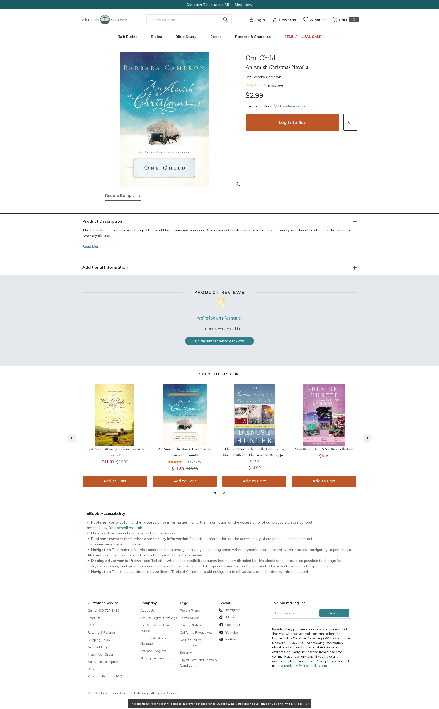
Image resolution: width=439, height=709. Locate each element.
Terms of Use (190, 618)
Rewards (94, 669)
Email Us (94, 618)
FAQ (91, 625)
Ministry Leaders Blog (156, 658)
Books (216, 36)
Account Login (98, 647)
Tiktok (230, 617)
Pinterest (232, 639)
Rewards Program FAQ (105, 676)
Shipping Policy (99, 640)
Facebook (232, 625)
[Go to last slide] (71, 438)
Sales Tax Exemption (103, 662)
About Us (147, 610)
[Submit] (225, 19)
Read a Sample (120, 195)
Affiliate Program (153, 651)
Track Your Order (100, 654)
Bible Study (186, 36)
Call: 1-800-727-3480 (103, 610)
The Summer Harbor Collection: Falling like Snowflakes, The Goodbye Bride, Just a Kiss (254, 455)
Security (186, 653)
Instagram (233, 610)
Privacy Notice (190, 625)
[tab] (215, 493)
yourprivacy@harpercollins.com (304, 666)
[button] (350, 122)
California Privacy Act (196, 632)
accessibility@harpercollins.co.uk (114, 527)
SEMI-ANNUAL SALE (302, 36)
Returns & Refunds (102, 632)
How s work (291, 106)
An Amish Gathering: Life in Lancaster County (115, 452)
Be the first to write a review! (219, 341)
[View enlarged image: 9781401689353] (164, 119)
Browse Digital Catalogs (158, 618)
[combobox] (189, 19)
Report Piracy (190, 610)
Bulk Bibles (127, 36)
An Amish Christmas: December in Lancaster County (184, 452)
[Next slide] (367, 438)
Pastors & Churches (253, 36)
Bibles (156, 36)
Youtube (231, 632)
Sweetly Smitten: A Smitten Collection (324, 449)
